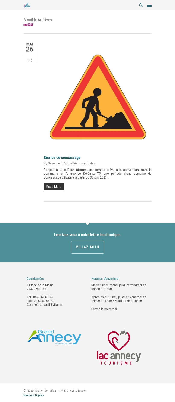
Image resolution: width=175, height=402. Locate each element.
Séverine (54, 163)
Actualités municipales (79, 163)
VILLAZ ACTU (87, 247)
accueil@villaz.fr (51, 305)
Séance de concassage (62, 157)
